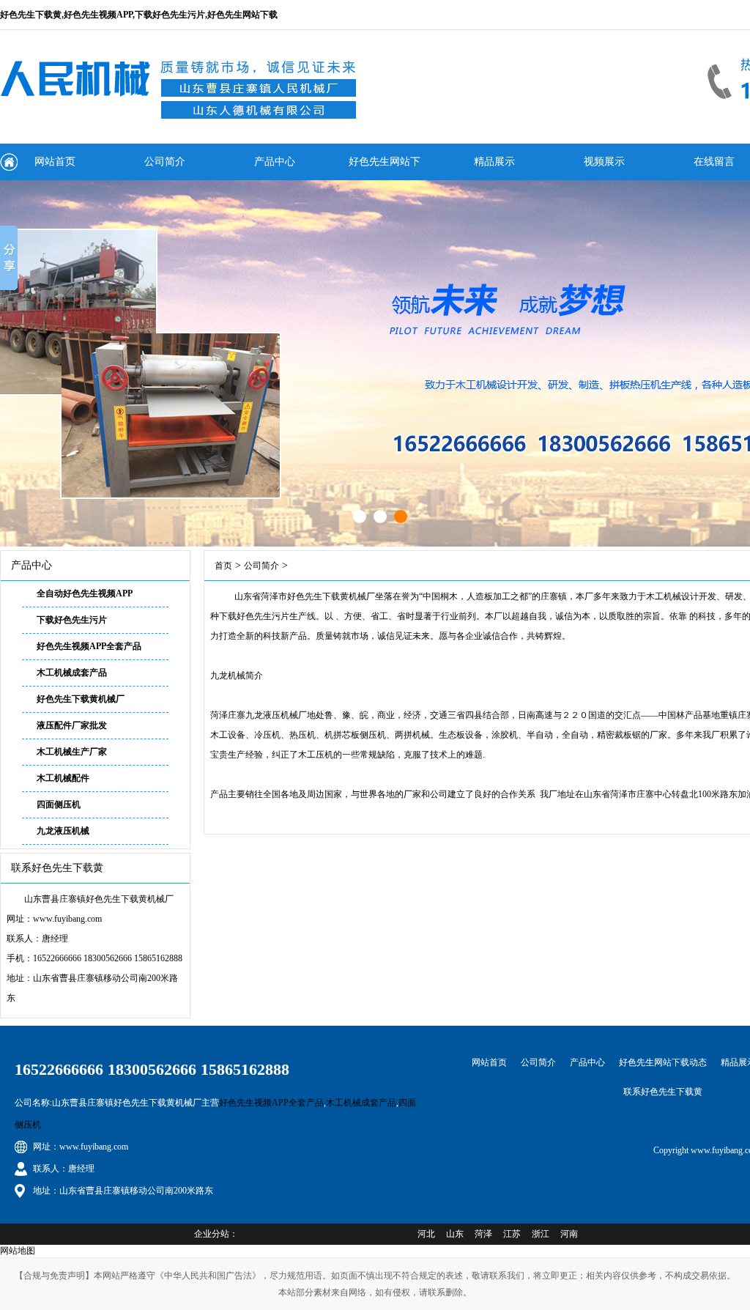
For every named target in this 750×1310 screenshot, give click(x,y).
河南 (569, 1234)
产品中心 (274, 161)
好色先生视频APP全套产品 (89, 646)
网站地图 (17, 1251)
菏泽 (483, 1234)
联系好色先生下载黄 (662, 1092)
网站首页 (54, 161)
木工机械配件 (63, 778)
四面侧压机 (59, 804)
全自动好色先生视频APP (85, 593)
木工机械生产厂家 (72, 752)
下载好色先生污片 (72, 620)
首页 (223, 565)
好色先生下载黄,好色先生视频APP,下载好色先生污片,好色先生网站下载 (139, 15)
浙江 (540, 1234)
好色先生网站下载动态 (384, 168)
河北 (426, 1234)
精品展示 (494, 161)
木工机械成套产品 (72, 672)
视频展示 (604, 161)
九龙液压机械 (63, 831)
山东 (455, 1234)
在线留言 (714, 161)
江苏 (512, 1234)
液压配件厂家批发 (72, 725)
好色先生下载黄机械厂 (81, 699)
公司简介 (164, 161)
